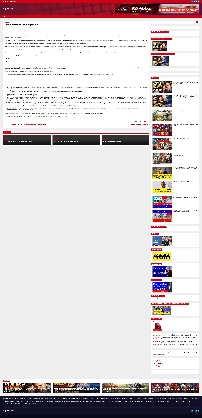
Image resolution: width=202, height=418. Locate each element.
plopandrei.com (157, 341)
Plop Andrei (8, 9)
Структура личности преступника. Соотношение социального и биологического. (26, 124)
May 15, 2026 (106, 391)
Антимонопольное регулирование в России (19, 141)
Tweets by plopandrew (157, 298)
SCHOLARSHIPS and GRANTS (31, 16)
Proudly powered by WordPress (8, 415)
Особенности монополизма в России (66, 141)
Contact (57, 16)
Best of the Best (7, 386)
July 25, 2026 (8, 391)
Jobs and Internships (17, 16)
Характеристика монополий (112, 141)
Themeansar (22, 415)
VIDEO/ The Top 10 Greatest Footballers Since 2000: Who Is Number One (174, 389)
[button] (196, 16)
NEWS (23, 386)
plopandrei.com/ (182, 338)
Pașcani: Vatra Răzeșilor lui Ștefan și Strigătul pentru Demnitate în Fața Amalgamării (124, 388)
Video (70, 16)
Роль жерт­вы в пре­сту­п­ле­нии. (139, 124)
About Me (64, 16)
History (114, 386)
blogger (12, 386)
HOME (8, 16)
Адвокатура (7, 22)
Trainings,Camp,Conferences (46, 16)
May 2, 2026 (155, 391)
